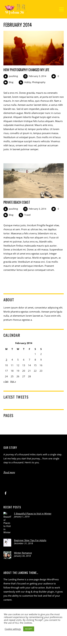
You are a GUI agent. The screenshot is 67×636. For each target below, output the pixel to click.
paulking (13, 76)
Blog (11, 82)
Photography (38, 82)
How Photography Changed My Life (26, 69)
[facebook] (5, 492)
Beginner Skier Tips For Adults (30, 540)
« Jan (5, 381)
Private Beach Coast (16, 202)
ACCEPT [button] (28, 628)
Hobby (27, 82)
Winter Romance (23, 552)
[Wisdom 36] (15, 12)
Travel (27, 214)
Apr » (13, 381)
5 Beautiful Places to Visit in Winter (32, 513)
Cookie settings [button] (13, 629)
